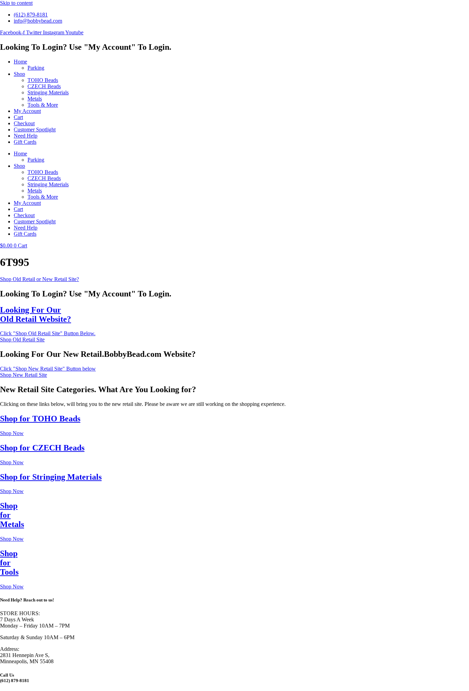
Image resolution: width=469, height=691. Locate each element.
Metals (34, 99)
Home (20, 62)
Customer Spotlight (35, 129)
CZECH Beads (44, 86)
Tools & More (42, 105)
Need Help (25, 136)
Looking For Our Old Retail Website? (35, 314)
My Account (27, 111)
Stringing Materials (48, 92)
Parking (35, 68)
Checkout (24, 123)
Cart (18, 117)
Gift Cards (25, 142)
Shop (19, 74)
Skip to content (16, 3)
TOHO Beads (42, 80)
